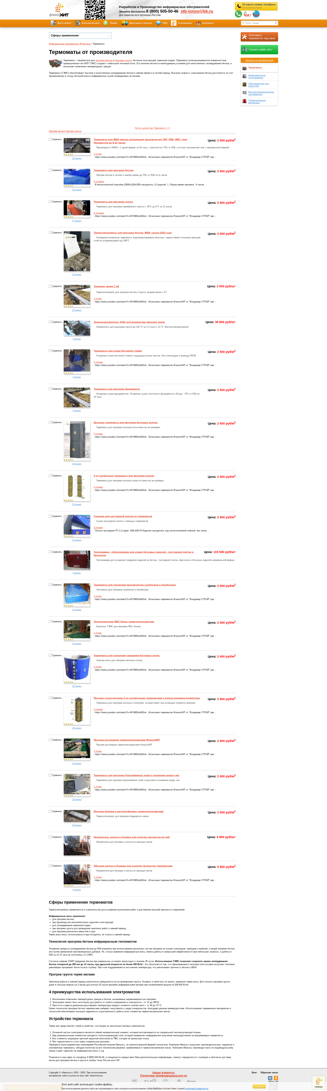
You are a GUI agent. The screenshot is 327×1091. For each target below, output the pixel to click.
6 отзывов (99, 213)
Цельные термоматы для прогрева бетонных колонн (126, 422)
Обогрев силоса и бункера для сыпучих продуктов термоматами (133, 865)
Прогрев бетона (57, 131)
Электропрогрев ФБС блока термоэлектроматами (124, 621)
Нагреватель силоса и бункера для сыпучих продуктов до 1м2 (132, 837)
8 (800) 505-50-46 (162, 11)
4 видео (77, 339)
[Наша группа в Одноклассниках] (276, 1079)
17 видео (76, 221)
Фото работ (64, 23)
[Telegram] (256, 14)
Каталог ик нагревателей (259, 60)
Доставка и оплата (141, 23)
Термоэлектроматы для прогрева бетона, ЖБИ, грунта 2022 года (133, 232)
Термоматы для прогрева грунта (113, 201)
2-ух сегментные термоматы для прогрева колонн (124, 475)
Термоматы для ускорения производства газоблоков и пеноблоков (135, 584)
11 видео (76, 274)
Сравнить (57, 139)
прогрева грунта (123, 60)
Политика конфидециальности (163, 1075)
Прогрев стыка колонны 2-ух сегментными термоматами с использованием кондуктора (147, 698)
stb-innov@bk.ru (197, 11)
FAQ (164, 23)
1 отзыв (98, 154)
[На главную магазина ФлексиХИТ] (59, 10)
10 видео (76, 464)
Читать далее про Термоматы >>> (152, 128)
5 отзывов (99, 181)
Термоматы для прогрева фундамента (117, 389)
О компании (185, 23)
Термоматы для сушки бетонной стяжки (118, 350)
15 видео (76, 158)
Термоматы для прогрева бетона (114, 170)
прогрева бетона (104, 60)
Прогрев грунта (73, 131)
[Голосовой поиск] (276, 23)
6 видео (77, 889)
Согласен (259, 1087)
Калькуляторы (91, 23)
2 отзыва (98, 362)
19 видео (76, 190)
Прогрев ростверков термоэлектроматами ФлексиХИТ (127, 740)
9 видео (77, 410)
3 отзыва (98, 527)
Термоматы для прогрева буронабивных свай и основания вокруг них (136, 775)
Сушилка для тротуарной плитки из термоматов (123, 516)
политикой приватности (196, 1088)
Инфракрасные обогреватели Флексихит (70, 44)
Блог (254, 1072)
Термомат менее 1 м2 (106, 286)
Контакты (208, 23)
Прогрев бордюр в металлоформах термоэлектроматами (129, 811)
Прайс (114, 23)
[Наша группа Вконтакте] (270, 1079)
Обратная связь (269, 1072)
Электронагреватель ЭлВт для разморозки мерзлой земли (129, 322)
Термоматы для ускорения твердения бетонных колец (127, 655)
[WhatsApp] (238, 14)
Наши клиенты (163, 1072)
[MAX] (247, 14)
